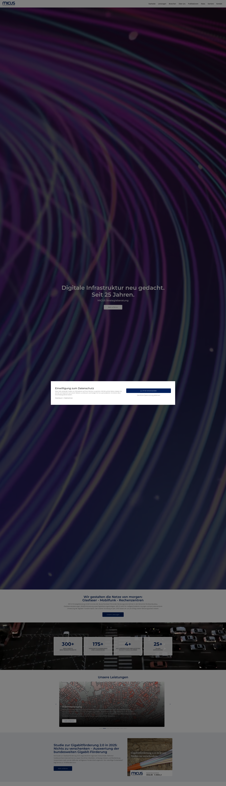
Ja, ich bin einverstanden (148, 391)
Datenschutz (68, 398)
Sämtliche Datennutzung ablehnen (148, 395)
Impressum (59, 398)
